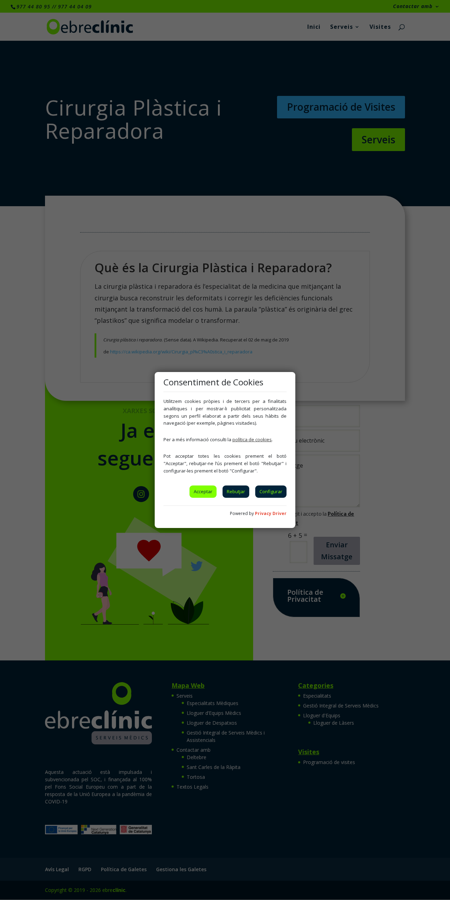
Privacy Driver (271, 513)
